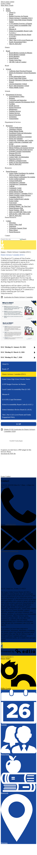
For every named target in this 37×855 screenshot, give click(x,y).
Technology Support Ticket (18, 228)
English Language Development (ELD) (22, 102)
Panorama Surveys (15, 159)
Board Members (14, 56)
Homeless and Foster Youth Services (21, 149)
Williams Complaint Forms (17, 160)
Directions (12, 223)
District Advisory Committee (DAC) (21, 18)
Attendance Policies (15, 129)
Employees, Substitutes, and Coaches (21, 140)
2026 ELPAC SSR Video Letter (19, 214)
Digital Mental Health (16, 131)
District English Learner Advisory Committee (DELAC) (20, 196)
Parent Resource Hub (16, 208)
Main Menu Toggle (7, 5)
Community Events (15, 190)
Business (12, 98)
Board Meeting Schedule (17, 54)
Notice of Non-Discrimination (18, 162)
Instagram (2, 248)
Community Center (15, 188)
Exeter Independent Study (17, 76)
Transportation (13, 118)
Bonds (11, 14)
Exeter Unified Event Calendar (19, 199)
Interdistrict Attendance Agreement (20, 137)
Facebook (2, 241)
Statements (12, 38)
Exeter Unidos (13, 201)
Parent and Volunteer (16, 138)
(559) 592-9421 (11, 524)
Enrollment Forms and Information (20, 133)
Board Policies (13, 58)
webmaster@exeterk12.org (9, 551)
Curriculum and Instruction (18, 100)
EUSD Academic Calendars (18, 146)
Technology (13, 117)
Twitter (2, 244)
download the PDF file (8, 453)
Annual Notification (15, 127)
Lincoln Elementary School (18, 84)
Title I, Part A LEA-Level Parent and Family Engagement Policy (21, 41)
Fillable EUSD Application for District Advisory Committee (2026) (19, 430)
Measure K (12, 29)
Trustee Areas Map (15, 60)
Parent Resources (14, 232)
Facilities (12, 104)
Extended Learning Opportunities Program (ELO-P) (20, 152)
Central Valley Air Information (19, 157)
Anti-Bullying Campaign (17, 182)
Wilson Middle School (16, 87)
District (3, 252)
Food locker (13, 203)
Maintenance (13, 109)
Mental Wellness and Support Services (21, 148)
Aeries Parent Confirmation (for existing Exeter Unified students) (22, 178)
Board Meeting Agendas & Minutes (20, 53)
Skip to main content (7, 2)
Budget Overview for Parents (18, 16)
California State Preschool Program (20, 71)
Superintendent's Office (16, 96)
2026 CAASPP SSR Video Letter (20, 212)
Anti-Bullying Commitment (18, 184)
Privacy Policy (5, 658)
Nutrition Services (15, 111)
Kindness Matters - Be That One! (20, 206)
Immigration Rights (15, 135)
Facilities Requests (15, 155)
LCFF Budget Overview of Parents (20, 23)
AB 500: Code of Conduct (17, 62)
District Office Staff (15, 224)
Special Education (15, 115)
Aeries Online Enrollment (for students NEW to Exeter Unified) (21, 174)
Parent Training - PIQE (16, 210)
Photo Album (13, 230)
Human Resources (15, 107)
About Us (12, 12)
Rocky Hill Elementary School (19, 86)
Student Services (14, 113)
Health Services (14, 106)
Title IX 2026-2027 (15, 44)
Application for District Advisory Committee (18, 297)
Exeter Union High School (17, 78)
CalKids (11, 186)
